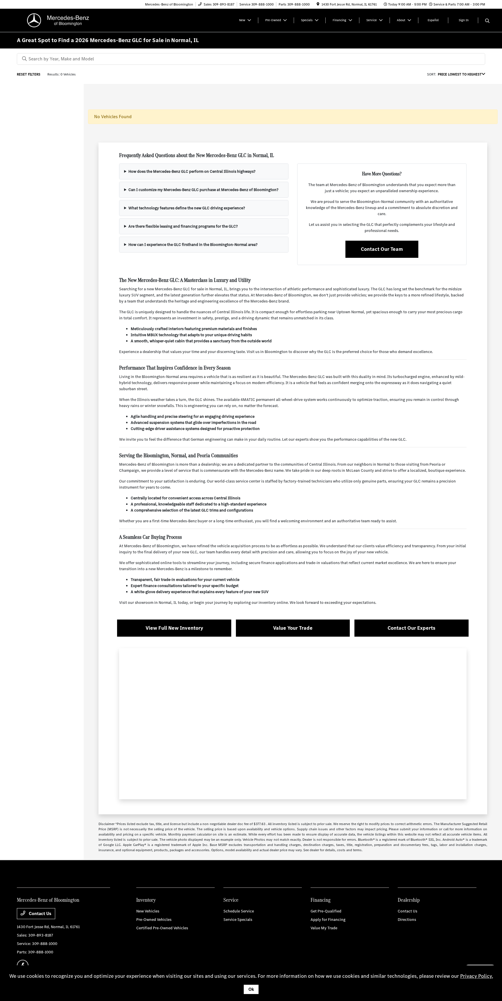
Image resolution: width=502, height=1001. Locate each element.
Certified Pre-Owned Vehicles (162, 928)
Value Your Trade (293, 627)
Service (231, 900)
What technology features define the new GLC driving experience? (186, 208)
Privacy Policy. (476, 976)
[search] (487, 21)
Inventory (146, 900)
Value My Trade (324, 928)
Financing (321, 900)
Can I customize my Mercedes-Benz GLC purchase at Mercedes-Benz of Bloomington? (203, 189)
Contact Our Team (382, 249)
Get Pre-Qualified (326, 911)
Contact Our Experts (411, 627)
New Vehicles (147, 911)
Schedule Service (238, 911)
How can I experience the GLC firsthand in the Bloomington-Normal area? (192, 244)
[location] (318, 4)
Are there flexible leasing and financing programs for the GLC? (183, 226)
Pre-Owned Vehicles (153, 919)
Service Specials (237, 919)
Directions (407, 919)
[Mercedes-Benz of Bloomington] (67, 20)
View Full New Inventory (174, 627)
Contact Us (39, 913)
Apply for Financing (328, 919)
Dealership (409, 900)
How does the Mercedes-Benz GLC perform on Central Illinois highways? (191, 171)
